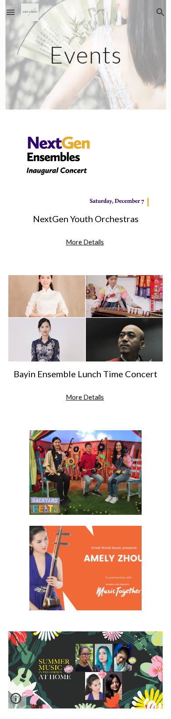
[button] (10, 12)
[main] (85, 54)
